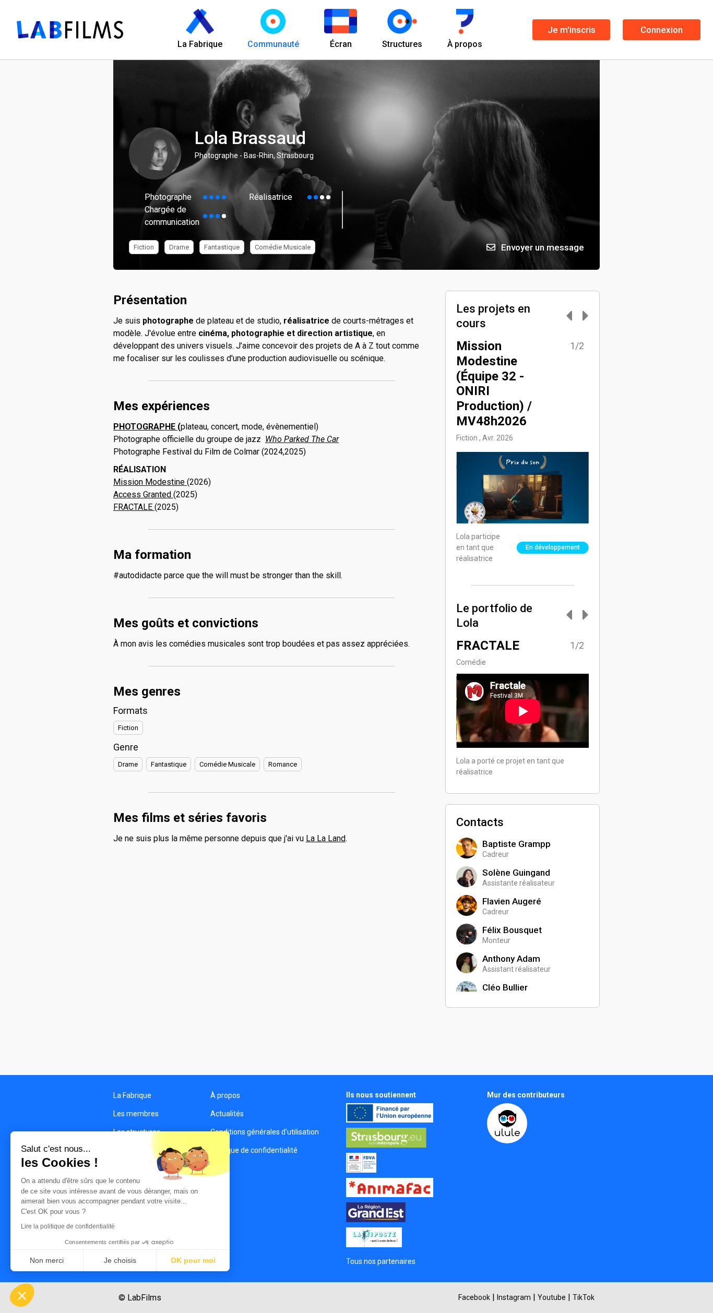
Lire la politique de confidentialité (68, 1226)
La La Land (326, 838)
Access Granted (143, 494)
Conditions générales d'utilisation (264, 1132)
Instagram (514, 1297)
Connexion (661, 30)
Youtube (552, 1297)
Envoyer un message (541, 247)
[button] (21, 1295)
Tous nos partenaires (380, 1261)
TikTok (584, 1297)
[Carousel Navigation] (572, 316)
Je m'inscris (572, 30)
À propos (225, 1095)
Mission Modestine (150, 482)
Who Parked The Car (302, 439)
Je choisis (120, 1260)
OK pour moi (193, 1260)
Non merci (47, 1260)
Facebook (474, 1297)
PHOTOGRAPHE (145, 427)
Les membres (136, 1113)
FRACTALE (134, 507)
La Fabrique (132, 1095)
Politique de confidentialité (254, 1150)
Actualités (227, 1113)
